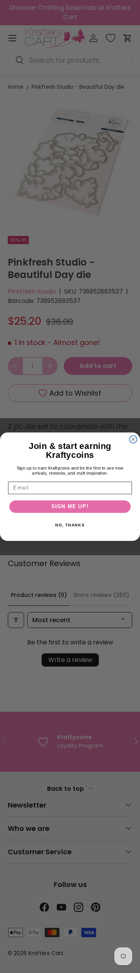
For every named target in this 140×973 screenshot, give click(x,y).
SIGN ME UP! (70, 506)
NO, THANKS (70, 525)
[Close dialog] (133, 439)
